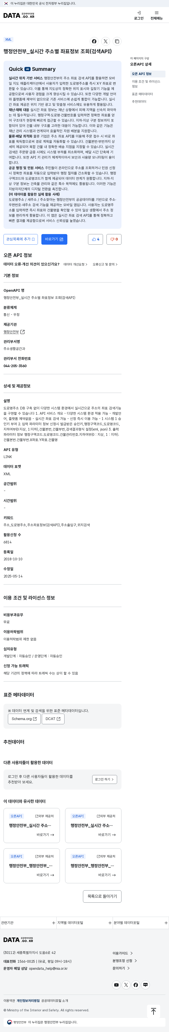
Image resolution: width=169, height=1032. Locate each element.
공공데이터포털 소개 (54, 1001)
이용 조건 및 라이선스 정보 (146, 84)
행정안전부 (11, 332)
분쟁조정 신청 (123, 961)
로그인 (138, 18)
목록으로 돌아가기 (102, 896)
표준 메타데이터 (142, 94)
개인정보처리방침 (28, 1001)
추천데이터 (139, 102)
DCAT (50, 719)
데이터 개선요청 (74, 264)
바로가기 (51, 239)
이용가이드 (121, 953)
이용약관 (9, 1001)
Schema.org (22, 719)
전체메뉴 (157, 18)
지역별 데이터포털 (70, 923)
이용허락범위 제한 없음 (20, 639)
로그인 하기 (102, 779)
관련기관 (7, 923)
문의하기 (119, 968)
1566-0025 (26, 961)
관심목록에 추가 (18, 239)
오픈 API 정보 (142, 74)
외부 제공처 (46, 816)
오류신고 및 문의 (104, 264)
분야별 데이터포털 (127, 923)
